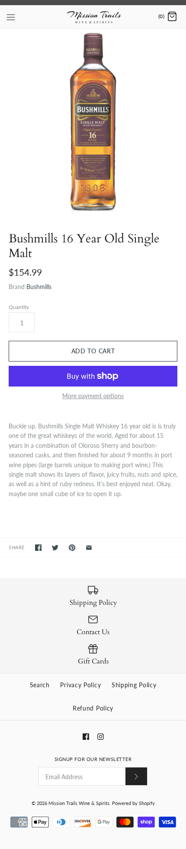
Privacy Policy (80, 685)
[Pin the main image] (72, 547)
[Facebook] (86, 736)
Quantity (19, 307)
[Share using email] (89, 547)
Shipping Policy (134, 685)
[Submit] (136, 776)
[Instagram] (100, 736)
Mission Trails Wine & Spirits (78, 803)
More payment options (93, 396)
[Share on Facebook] (38, 547)
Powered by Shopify (133, 803)
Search (40, 685)
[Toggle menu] (11, 16)
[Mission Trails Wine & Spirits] (93, 16)
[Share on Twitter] (55, 547)
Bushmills (38, 286)
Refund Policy (93, 708)
